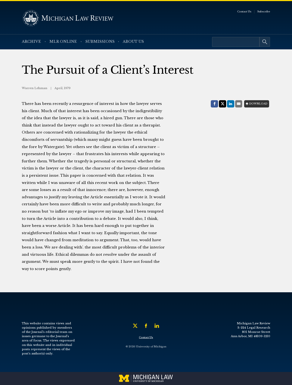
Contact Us (244, 11)
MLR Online (63, 41)
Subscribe (263, 11)
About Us (133, 41)
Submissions (100, 41)
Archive (31, 41)
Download (258, 103)
